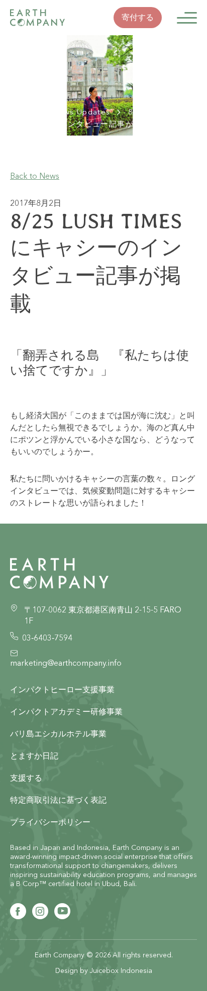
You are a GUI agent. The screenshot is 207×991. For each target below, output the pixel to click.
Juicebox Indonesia (120, 970)
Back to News (34, 176)
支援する (26, 778)
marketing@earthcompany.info (66, 663)
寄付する (138, 17)
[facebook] (18, 911)
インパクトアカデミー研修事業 (66, 711)
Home (22, 111)
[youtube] (62, 911)
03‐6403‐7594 (47, 638)
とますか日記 (34, 756)
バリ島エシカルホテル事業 (58, 733)
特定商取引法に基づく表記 (58, 800)
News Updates (81, 111)
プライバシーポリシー (50, 822)
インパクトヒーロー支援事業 (62, 689)
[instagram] (40, 911)
